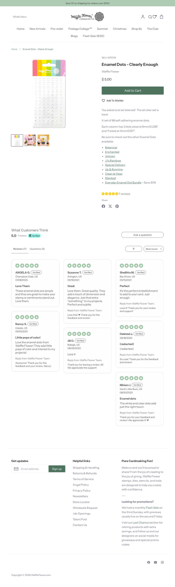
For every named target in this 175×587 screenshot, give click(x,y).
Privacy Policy (81, 490)
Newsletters (80, 496)
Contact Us (80, 525)
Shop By (137, 28)
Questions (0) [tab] (37, 248)
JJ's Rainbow (113, 160)
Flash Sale (152, 507)
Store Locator (81, 502)
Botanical (111, 147)
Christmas (119, 28)
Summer (102, 28)
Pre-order (57, 28)
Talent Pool (80, 519)
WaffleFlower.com (41, 575)
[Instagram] (162, 562)
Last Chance (141, 522)
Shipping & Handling (86, 467)
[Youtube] (155, 562)
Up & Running (114, 169)
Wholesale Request (85, 508)
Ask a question (142, 235)
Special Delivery (115, 165)
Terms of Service (83, 479)
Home (20, 28)
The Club (152, 28)
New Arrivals (37, 28)
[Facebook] (148, 562)
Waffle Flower (110, 71)
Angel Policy (81, 484)
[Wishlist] (154, 17)
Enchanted (112, 152)
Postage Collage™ (80, 28)
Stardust (110, 178)
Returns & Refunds (85, 473)
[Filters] (133, 249)
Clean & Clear (114, 173)
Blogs (74, 36)
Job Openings (81, 513)
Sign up (57, 469)
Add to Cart (132, 91)
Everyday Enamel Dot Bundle (123, 182)
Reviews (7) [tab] (19, 248)
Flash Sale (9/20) (93, 36)
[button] (110, 193)
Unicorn (110, 156)
